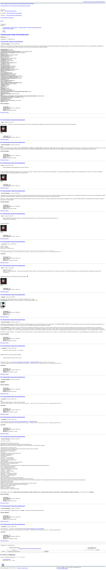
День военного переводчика (11, 10)
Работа (32, 3)
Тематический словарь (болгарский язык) (14, 34)
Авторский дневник (23, 3)
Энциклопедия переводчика (10, 3)
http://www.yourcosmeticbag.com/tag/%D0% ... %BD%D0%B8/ (24, 362)
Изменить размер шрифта (8, 28)
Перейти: (3, 551)
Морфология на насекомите (37, 528)
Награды (16, 5)
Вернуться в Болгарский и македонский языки (31, 548)
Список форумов (6, 27)
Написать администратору (22, 567)
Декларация (2, 5)
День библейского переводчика (7, 17)
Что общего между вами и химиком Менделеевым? (94, 1)
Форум (29, 3)
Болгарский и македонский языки (34, 27)
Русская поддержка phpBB (62, 568)
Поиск (7, 5)
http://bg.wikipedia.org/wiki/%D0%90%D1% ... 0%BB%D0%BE (23, 421)
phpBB (63, 567)
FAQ (4, 30)
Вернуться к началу (4, 112)
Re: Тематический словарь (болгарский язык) (12, 119)
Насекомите (27, 528)
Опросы (28, 5)
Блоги (17, 3)
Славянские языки (22, 27)
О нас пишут (11, 5)
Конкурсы (24, 5)
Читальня (20, 5)
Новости (2, 3)
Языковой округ (14, 27)
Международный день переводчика (14, 13)
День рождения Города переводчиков (14, 15)
